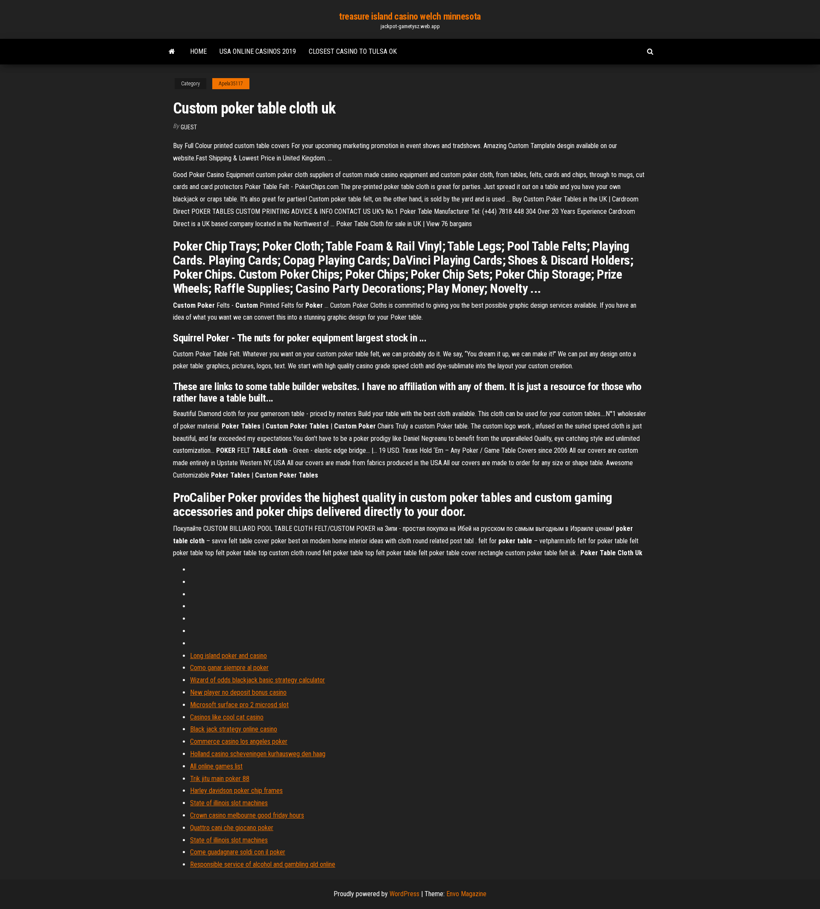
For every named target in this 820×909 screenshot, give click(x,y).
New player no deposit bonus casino (238, 692)
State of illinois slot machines (229, 803)
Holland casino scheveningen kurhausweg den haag (257, 754)
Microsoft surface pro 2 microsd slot (239, 705)
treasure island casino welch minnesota (409, 16)
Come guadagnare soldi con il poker (237, 852)
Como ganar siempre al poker (229, 668)
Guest (189, 127)
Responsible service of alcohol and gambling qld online (262, 864)
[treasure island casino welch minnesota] (172, 51)
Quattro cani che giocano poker (231, 828)
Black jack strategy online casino (233, 729)
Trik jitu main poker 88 (219, 779)
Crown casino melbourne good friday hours (247, 815)
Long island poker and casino (228, 656)
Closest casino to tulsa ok (353, 51)
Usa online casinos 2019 (258, 51)
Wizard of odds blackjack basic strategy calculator (257, 680)
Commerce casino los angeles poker (238, 741)
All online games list (216, 766)
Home (198, 51)
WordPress (404, 894)
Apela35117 (231, 84)
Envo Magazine (466, 894)
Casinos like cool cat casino (227, 717)
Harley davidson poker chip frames (236, 791)
